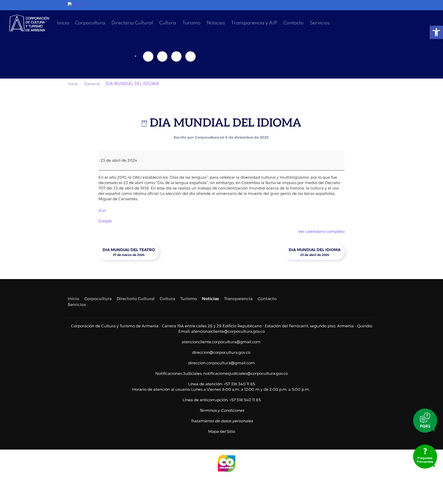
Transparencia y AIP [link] (254, 23)
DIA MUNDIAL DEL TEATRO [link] (129, 252)
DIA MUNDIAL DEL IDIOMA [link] (314, 252)
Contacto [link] (293, 23)
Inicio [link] (63, 23)
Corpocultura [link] (90, 23)
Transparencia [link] (238, 298)
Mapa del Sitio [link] (221, 431)
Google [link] (105, 220)
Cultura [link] (167, 23)
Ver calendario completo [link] (321, 231)
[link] (436, 32)
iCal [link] (102, 210)
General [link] (92, 84)
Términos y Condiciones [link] (221, 410)
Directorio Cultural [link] (132, 23)
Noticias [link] (216, 23)
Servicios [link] (320, 23)
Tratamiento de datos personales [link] (221, 420)
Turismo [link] (191, 23)
